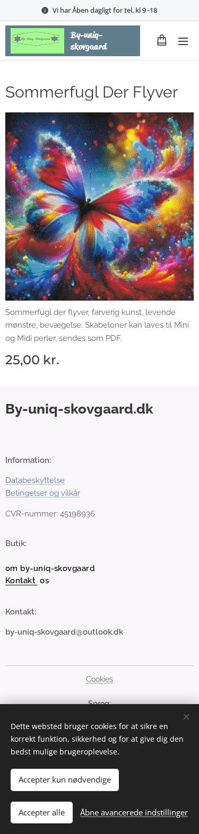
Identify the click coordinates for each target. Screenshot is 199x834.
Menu (183, 40)
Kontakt (21, 580)
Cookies (99, 679)
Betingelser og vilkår (42, 493)
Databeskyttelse (35, 480)
